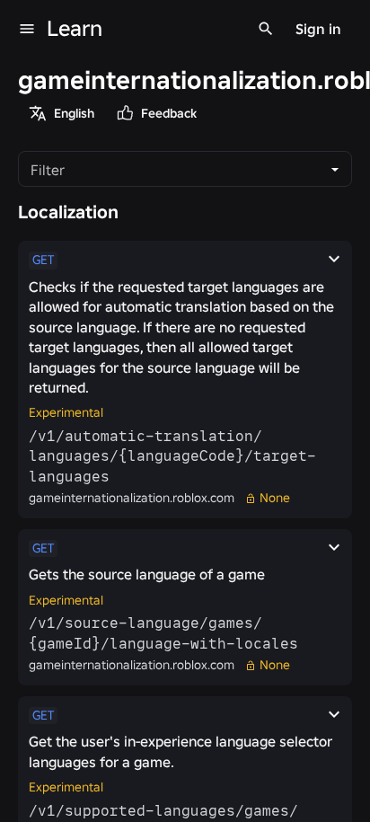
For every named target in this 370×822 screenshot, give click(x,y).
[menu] (27, 29)
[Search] (266, 29)
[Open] (335, 170)
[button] (185, 379)
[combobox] (170, 168)
